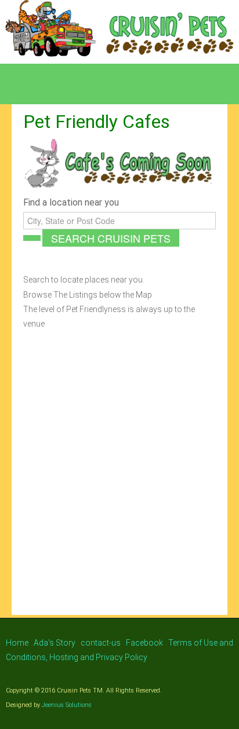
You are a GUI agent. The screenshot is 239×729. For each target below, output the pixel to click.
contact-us (101, 642)
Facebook (144, 642)
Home (18, 642)
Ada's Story (54, 642)
